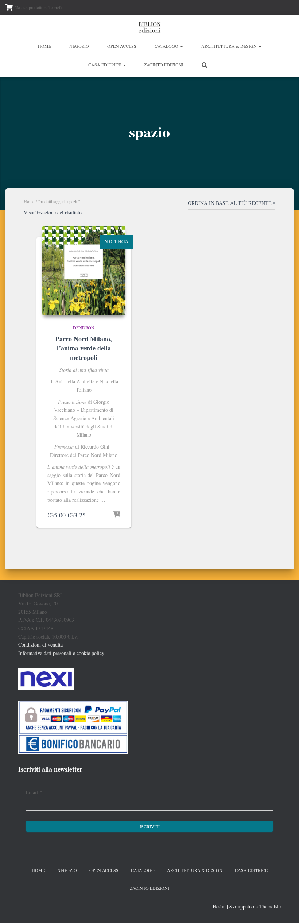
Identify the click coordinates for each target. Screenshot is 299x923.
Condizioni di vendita (40, 644)
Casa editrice (105, 64)
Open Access (121, 46)
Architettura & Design (229, 46)
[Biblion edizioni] (149, 27)
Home (44, 46)
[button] (181, 46)
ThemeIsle (270, 906)
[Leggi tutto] (116, 515)
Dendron (83, 327)
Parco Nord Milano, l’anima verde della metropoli (83, 348)
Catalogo (167, 46)
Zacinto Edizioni (163, 64)
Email (34, 792)
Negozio (79, 46)
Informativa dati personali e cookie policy (61, 652)
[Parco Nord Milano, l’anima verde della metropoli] (84, 271)
